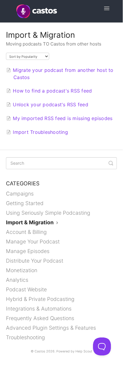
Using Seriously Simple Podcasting (48, 213)
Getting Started (25, 203)
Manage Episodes (27, 251)
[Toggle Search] (110, 163)
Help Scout (83, 351)
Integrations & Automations (39, 308)
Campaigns (20, 193)
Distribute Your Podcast (34, 261)
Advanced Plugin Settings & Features (51, 328)
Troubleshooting (25, 337)
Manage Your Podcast (33, 241)
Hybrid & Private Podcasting (40, 299)
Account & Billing (26, 232)
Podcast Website (26, 289)
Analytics (17, 280)
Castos (40, 351)
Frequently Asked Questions (40, 318)
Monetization (21, 270)
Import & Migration (30, 222)
